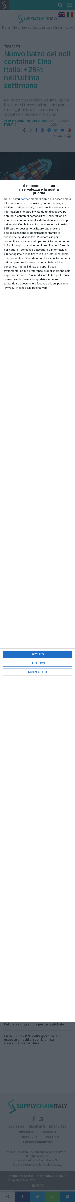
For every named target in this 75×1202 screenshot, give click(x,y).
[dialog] (37, 601)
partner (25, 198)
